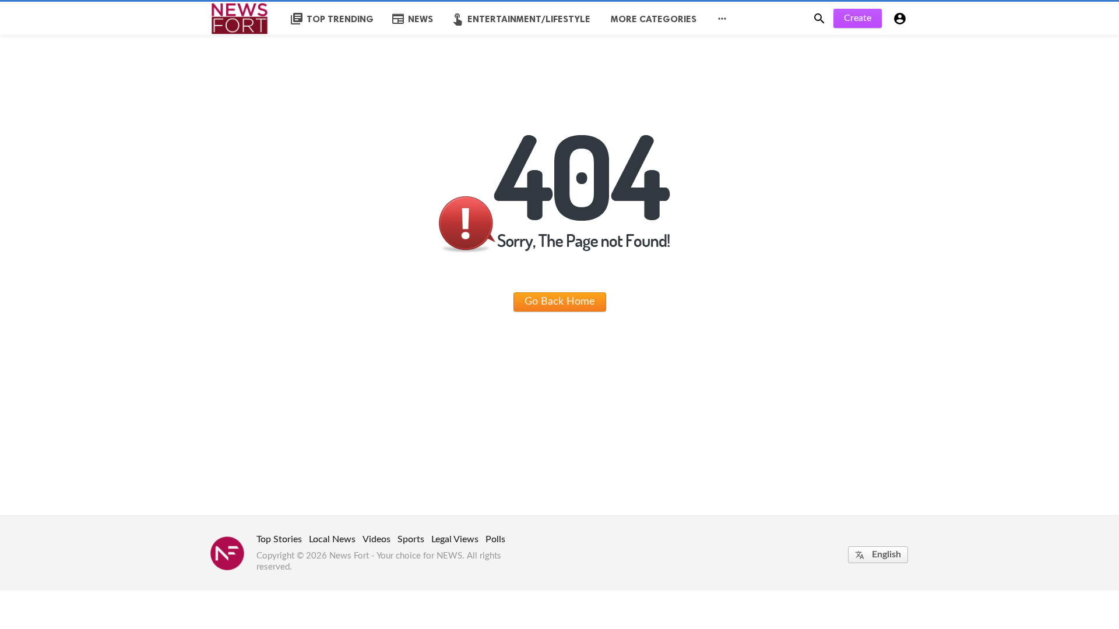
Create (857, 18)
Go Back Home (560, 301)
